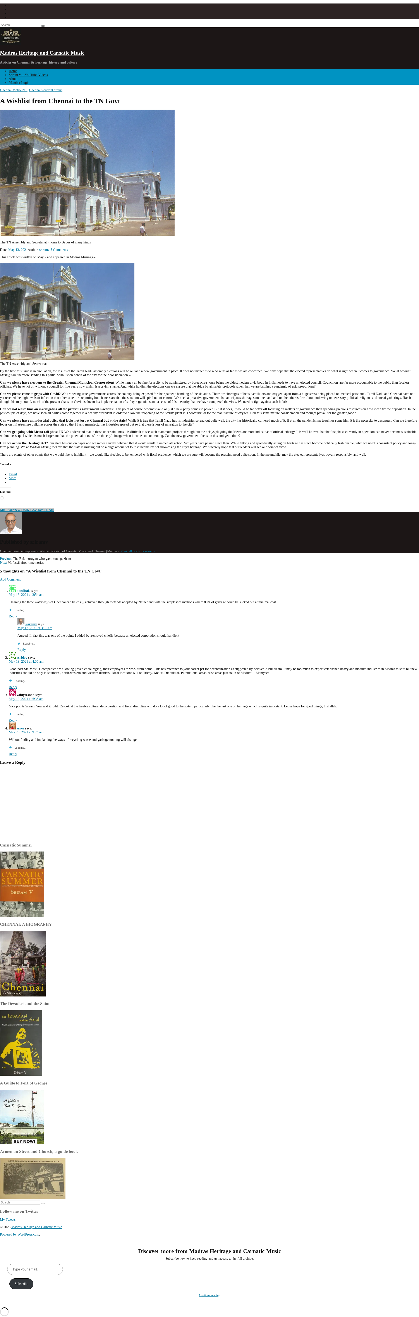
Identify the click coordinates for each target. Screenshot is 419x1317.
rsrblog (22, 657)
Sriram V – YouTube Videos (28, 75)
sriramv (44, 250)
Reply (13, 616)
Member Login (19, 82)
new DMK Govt (25, 510)
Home (13, 71)
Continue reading (209, 1295)
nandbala (24, 591)
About (13, 79)
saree (20, 728)
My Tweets (7, 1219)
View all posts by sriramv (137, 551)
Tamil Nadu (45, 510)
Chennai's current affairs (45, 90)
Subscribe (21, 1284)
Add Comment (10, 579)
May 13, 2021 (18, 250)
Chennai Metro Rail (13, 90)
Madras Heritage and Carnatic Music (42, 53)
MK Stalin (7, 510)
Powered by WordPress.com (19, 1234)
